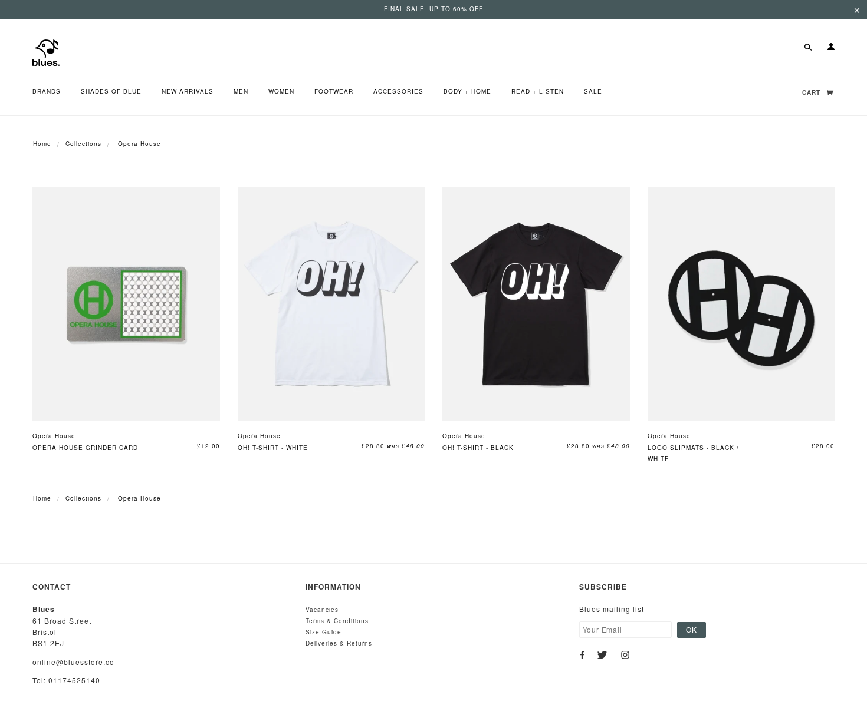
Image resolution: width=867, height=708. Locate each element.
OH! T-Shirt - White (273, 448)
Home (42, 144)
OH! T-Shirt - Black (478, 448)
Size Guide (323, 632)
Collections (83, 144)
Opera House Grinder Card (85, 448)
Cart (812, 92)
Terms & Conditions (337, 621)
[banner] (46, 51)
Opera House (53, 436)
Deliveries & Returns (339, 643)
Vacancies (322, 610)
